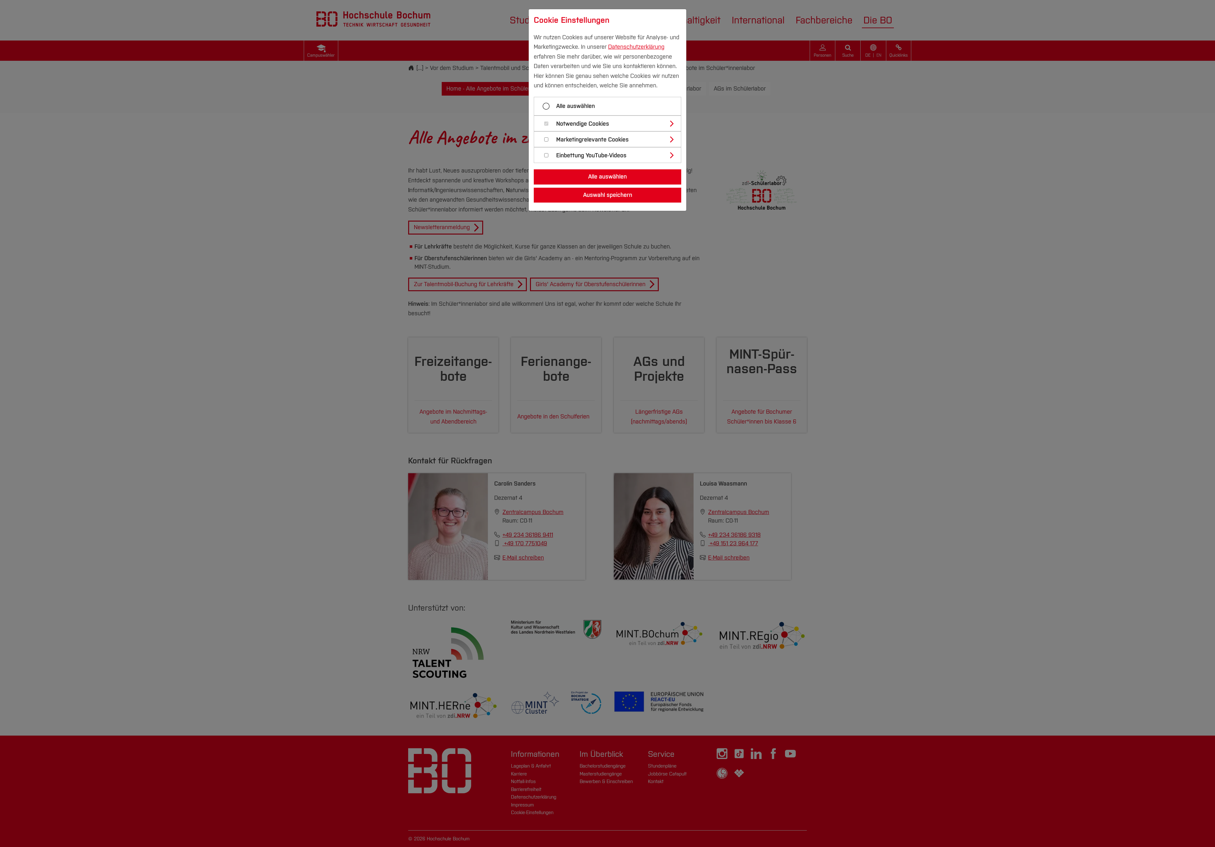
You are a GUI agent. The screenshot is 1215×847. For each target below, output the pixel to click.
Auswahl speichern (607, 194)
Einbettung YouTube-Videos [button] (591, 155)
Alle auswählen (575, 106)
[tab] (610, 123)
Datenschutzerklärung (636, 46)
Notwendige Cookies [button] (582, 124)
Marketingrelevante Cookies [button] (592, 139)
